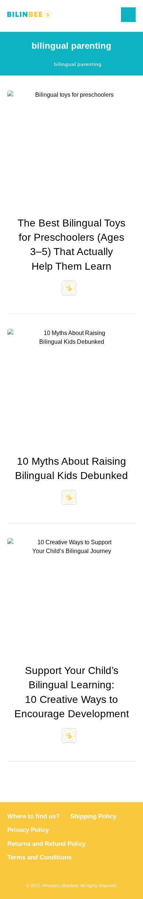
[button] (128, 14)
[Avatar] (69, 288)
